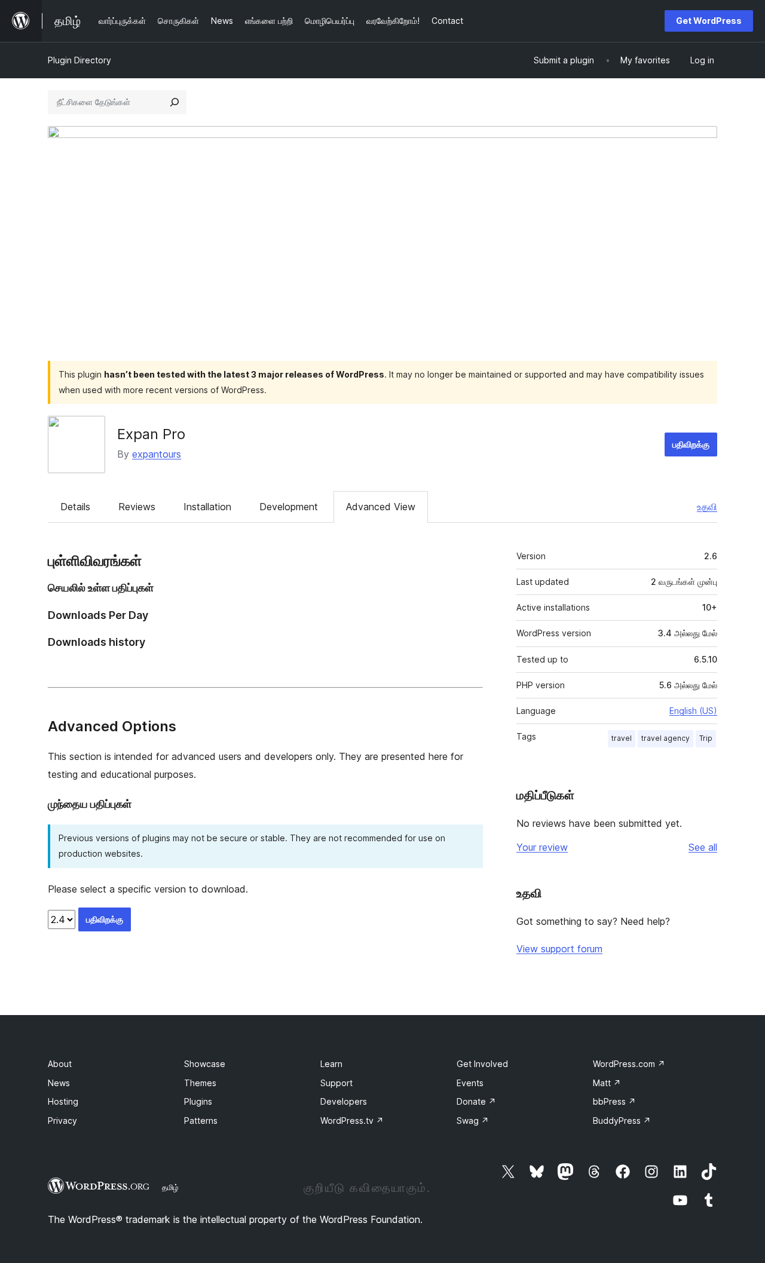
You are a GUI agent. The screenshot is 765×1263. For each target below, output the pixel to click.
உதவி (707, 507)
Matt (607, 1083)
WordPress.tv (352, 1120)
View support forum (559, 949)
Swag (473, 1120)
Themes (200, 1083)
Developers (343, 1101)
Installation (207, 507)
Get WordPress (709, 21)
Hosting (63, 1101)
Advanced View (380, 507)
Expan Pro (151, 434)
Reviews (136, 507)
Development (288, 507)
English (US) (693, 711)
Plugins (198, 1101)
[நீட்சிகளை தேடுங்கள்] (174, 102)
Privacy (62, 1120)
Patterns (201, 1120)
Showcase (204, 1064)
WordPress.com (629, 1064)
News (59, 1083)
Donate (476, 1101)
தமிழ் (170, 1187)
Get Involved (482, 1064)
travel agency (665, 738)
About (60, 1064)
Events (470, 1083)
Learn (331, 1064)
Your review (542, 847)
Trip (705, 738)
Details (75, 507)
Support (336, 1083)
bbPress (614, 1101)
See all (702, 847)
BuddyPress (622, 1120)
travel (621, 738)
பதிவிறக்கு (690, 444)
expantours (156, 454)
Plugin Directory (79, 60)
